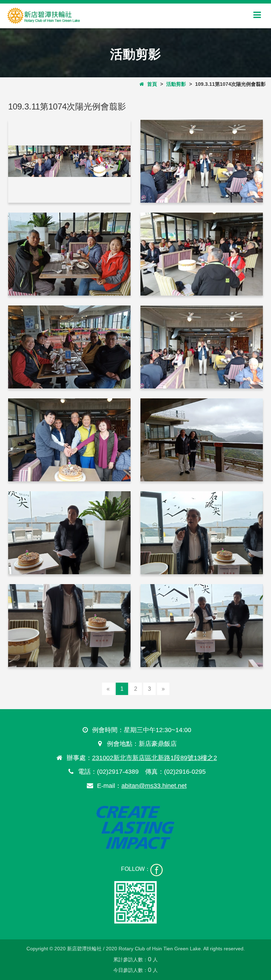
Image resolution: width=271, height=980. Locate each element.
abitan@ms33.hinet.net (154, 785)
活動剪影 (176, 84)
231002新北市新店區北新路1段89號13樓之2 (154, 757)
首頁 (150, 84)
